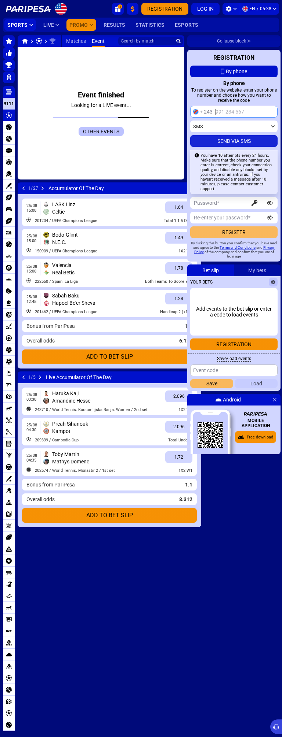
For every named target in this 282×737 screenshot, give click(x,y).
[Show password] (270, 203)
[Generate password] (254, 203)
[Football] (39, 41)
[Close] (275, 399)
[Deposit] (132, 9)
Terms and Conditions (238, 247)
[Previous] (23, 188)
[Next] (43, 188)
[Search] (178, 41)
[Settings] (231, 9)
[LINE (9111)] (25, 41)
